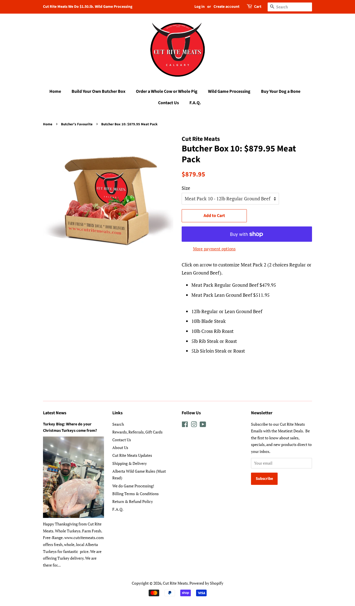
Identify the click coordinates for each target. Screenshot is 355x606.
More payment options (214, 248)
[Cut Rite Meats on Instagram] (194, 425)
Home (55, 91)
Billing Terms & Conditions (135, 493)
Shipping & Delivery (129, 463)
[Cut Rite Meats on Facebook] (185, 425)
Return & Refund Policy (132, 501)
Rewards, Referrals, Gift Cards (137, 432)
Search (118, 424)
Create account (226, 6)
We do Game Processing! (133, 485)
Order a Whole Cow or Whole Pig (166, 91)
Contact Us (168, 103)
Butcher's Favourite (77, 124)
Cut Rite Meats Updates (132, 455)
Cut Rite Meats (175, 583)
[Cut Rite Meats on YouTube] (203, 425)
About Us (120, 447)
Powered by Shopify (206, 583)
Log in (199, 6)
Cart (257, 6)
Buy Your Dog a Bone (280, 91)
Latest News (54, 413)
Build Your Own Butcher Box (98, 91)
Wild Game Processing (229, 91)
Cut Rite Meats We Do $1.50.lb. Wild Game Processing (87, 6)
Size (186, 188)
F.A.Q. (195, 103)
